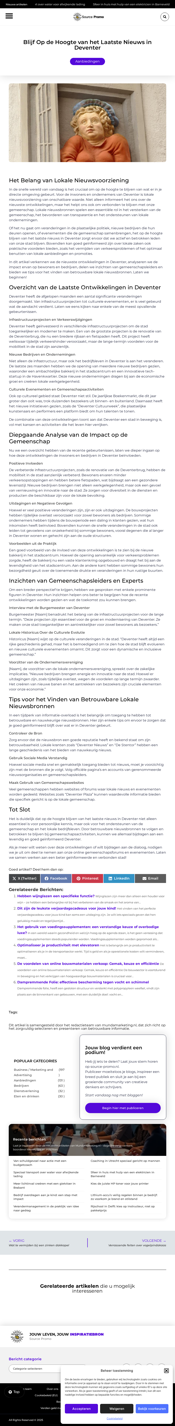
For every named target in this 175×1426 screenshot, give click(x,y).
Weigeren (116, 1409)
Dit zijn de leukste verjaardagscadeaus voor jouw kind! (66, 908)
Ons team (25, 1388)
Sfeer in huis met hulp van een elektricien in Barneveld (105, 4)
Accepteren (81, 1409)
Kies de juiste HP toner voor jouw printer (120, 1183)
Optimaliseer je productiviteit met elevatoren (58, 945)
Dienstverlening (26, 1091)
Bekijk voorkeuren (152, 1409)
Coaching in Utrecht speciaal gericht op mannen (125, 1160)
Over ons (52, 1388)
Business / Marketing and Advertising (33, 1072)
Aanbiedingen (87, 61)
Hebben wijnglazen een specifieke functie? (56, 896)
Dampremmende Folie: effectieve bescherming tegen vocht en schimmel (83, 982)
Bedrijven (21, 1085)
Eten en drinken (26, 1096)
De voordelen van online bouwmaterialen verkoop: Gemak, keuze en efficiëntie (88, 964)
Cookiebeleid (114, 1418)
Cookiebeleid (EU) (46, 1395)
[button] (166, 1371)
